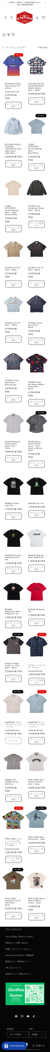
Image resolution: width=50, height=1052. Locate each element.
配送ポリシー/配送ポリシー (18, 961)
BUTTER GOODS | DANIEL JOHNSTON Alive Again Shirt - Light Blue (13, 148)
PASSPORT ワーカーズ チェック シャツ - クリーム (13, 724)
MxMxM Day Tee (36, 503)
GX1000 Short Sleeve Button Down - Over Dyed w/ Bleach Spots (35, 446)
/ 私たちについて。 (14, 968)
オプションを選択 (13, 105)
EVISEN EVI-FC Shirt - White (13, 324)
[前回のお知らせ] (5, 4)
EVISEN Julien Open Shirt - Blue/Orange (12, 382)
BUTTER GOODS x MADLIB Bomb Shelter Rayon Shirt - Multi (36, 87)
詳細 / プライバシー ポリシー (19, 949)
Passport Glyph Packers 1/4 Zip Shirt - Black (12, 665)
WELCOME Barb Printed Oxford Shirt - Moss (36, 782)
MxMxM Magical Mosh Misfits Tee (36, 556)
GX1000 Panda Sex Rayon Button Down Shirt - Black (36, 385)
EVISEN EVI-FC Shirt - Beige (13, 269)
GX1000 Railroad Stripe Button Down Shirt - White (12, 445)
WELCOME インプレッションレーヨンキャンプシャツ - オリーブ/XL (13, 842)
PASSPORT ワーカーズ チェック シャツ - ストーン (36, 724)
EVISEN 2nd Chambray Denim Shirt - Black (36, 208)
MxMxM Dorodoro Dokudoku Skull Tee (13, 557)
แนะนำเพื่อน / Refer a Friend (19, 936)
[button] (5, 18)
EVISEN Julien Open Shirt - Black (35, 325)
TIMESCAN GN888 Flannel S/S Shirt (11, 782)
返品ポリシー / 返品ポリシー (19, 974)
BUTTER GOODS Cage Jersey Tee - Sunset (13, 86)
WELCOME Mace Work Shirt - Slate (36, 838)
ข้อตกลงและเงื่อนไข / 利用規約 (20, 955)
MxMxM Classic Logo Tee (12, 504)
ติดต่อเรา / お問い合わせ (17, 943)
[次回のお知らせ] (45, 4)
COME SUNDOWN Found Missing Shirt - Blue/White (35, 148)
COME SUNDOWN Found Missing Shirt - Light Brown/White (11, 210)
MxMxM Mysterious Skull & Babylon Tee (12, 611)
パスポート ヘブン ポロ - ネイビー (36, 666)
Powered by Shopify (33, 1049)
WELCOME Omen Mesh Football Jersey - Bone (36, 900)
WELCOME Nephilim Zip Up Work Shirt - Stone (13, 901)
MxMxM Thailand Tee (36, 610)
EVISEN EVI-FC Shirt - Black (36, 269)
